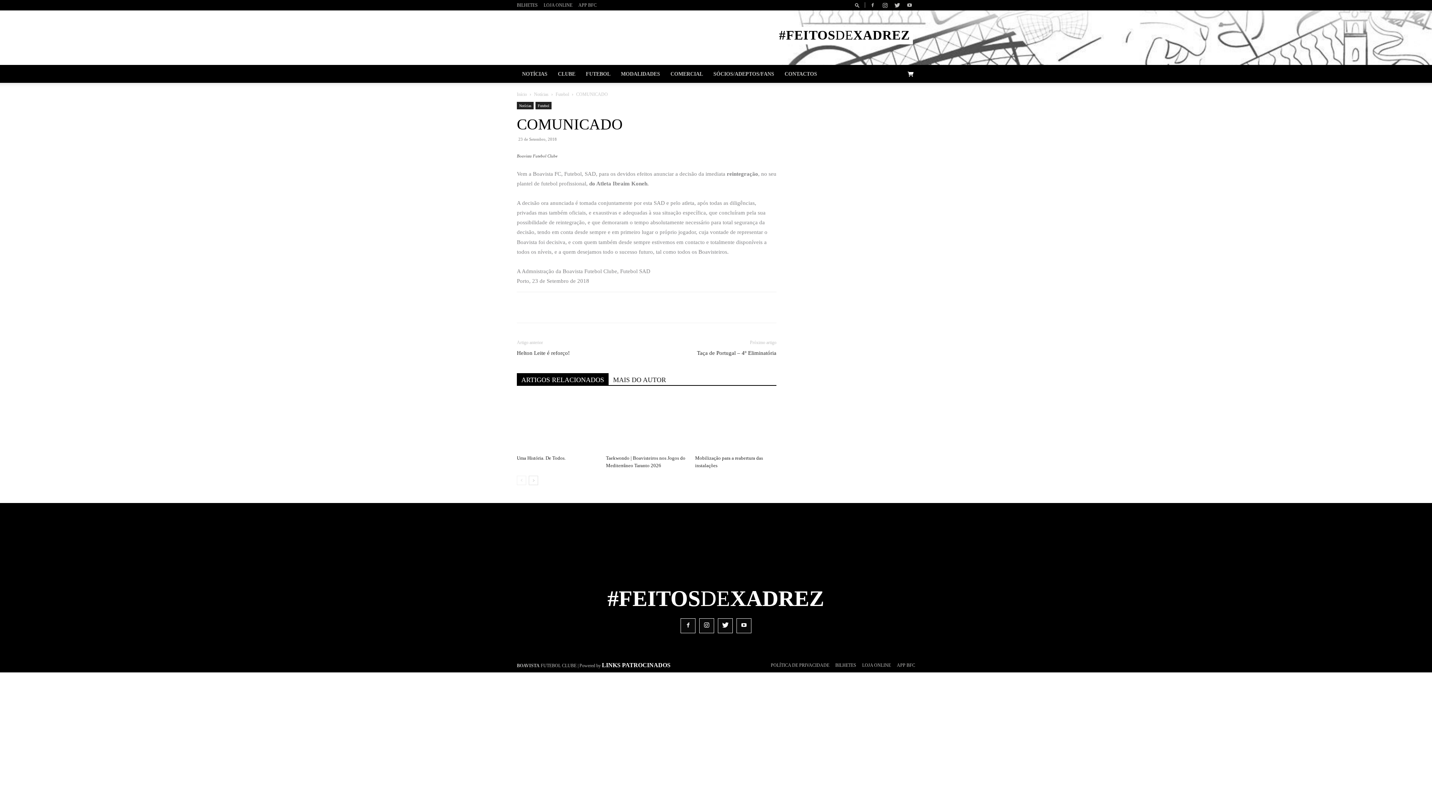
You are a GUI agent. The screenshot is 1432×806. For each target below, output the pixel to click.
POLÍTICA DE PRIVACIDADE (800, 665)
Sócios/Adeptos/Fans (743, 74)
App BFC (587, 5)
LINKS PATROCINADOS (636, 665)
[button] (858, 5)
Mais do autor (639, 380)
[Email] (656, 307)
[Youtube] (909, 5)
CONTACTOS (801, 74)
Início (522, 94)
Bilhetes (527, 5)
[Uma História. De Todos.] (557, 424)
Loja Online (558, 5)
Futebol (598, 74)
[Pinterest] (621, 307)
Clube (566, 74)
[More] (673, 307)
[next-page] (533, 480)
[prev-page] (521, 480)
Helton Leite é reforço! (543, 353)
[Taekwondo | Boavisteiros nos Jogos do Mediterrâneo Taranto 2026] (646, 424)
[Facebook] (872, 5)
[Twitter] (897, 5)
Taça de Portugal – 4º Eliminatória (736, 353)
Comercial (687, 74)
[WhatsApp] (638, 307)
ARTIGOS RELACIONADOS (562, 380)
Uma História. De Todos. (541, 458)
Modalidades (640, 74)
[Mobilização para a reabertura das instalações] (735, 424)
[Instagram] (885, 5)
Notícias (534, 74)
